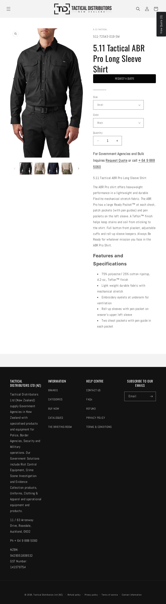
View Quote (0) (161, 24)
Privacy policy (91, 594)
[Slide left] (14, 168)
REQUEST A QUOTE (124, 78)
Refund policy (74, 594)
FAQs (89, 399)
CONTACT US (93, 390)
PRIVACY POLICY (95, 418)
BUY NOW (53, 408)
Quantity (97, 133)
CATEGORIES (55, 399)
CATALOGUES (55, 418)
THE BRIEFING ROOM (60, 427)
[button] (8, 8)
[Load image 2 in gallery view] (40, 168)
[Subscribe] (151, 396)
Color (96, 115)
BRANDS (53, 390)
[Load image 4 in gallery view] (67, 168)
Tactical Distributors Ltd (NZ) (48, 594)
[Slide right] (78, 168)
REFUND (91, 408)
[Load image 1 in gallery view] (26, 168)
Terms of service (110, 594)
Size (95, 97)
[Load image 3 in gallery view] (53, 168)
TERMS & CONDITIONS (99, 427)
